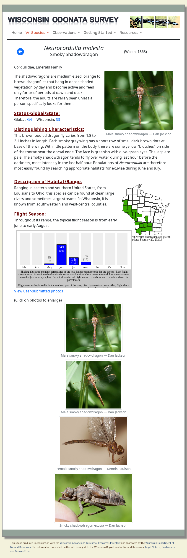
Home (17, 32)
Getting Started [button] (98, 32)
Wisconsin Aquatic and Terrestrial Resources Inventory (90, 543)
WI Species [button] (36, 32)
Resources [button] (129, 32)
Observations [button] (64, 32)
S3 (58, 119)
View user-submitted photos (38, 291)
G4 (29, 119)
